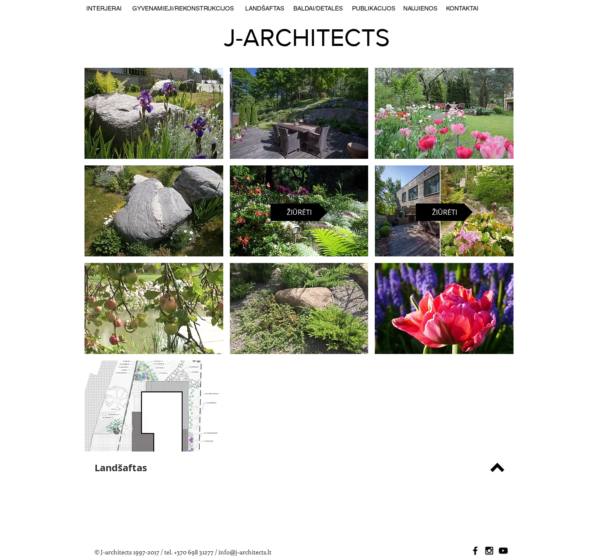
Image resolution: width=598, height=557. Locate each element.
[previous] (103, 267)
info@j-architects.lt (244, 552)
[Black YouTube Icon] (503, 550)
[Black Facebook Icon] (475, 550)
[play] (495, 444)
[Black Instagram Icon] (489, 550)
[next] (495, 267)
